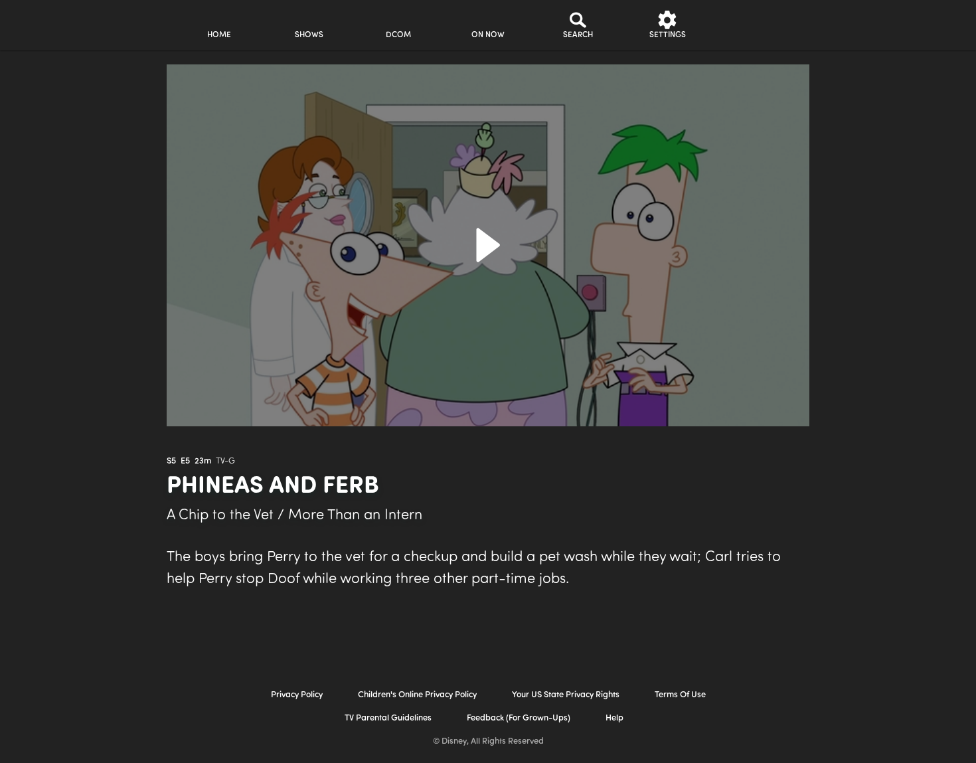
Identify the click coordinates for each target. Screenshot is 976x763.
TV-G (225, 461)
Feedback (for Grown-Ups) (518, 718)
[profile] (757, 24)
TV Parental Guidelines (388, 718)
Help (614, 718)
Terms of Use (680, 695)
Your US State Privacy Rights (565, 695)
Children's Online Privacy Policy (417, 695)
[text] (171, 461)
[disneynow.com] (55, 23)
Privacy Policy (297, 695)
